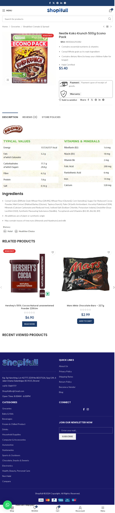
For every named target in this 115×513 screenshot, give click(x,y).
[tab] (10, 117)
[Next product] (111, 27)
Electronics (7, 465)
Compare (6, 481)
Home (5, 26)
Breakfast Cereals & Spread (36, 26)
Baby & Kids (7, 413)
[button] (85, 321)
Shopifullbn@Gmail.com (13, 391)
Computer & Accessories (14, 439)
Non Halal (6, 476)
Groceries (15, 26)
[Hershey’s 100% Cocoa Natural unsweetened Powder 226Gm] (29, 275)
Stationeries (8, 450)
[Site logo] (57, 10)
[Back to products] (107, 27)
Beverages (7, 419)
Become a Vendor (67, 387)
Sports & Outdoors (11, 455)
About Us (63, 366)
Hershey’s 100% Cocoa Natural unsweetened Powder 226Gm (29, 307)
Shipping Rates (66, 376)
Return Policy (65, 381)
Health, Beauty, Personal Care (16, 470)
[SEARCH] (109, 19)
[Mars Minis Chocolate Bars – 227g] (85, 275)
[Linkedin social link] (61, 3)
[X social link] (54, 3)
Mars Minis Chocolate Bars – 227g (85, 305)
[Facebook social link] (50, 3)
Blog (61, 392)
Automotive (7, 445)
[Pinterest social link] (57, 3)
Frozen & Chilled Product (13, 424)
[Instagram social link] (88, 409)
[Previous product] (104, 27)
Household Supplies (11, 434)
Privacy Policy (65, 371)
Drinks (5, 429)
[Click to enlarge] (7, 79)
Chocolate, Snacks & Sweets (15, 460)
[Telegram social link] (65, 3)
